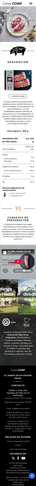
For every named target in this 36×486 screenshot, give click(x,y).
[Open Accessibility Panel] (32, 476)
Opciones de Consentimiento (18, 470)
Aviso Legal (18, 465)
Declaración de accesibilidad (18, 473)
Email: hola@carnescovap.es (18, 408)
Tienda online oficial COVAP (18, 441)
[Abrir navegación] (30, 4)
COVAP (18, 445)
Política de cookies (18, 468)
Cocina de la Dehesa (18, 449)
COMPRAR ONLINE (18, 96)
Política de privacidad (18, 463)
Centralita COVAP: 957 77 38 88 (18, 398)
